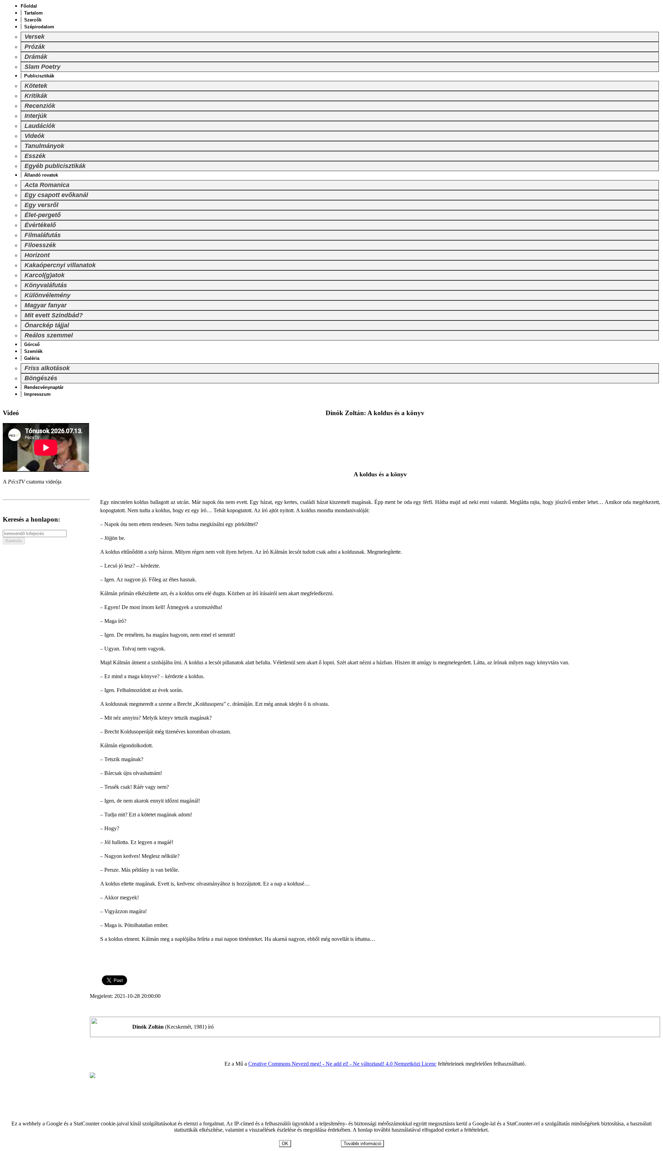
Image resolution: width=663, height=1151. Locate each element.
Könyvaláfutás (46, 285)
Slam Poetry (42, 66)
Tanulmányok (44, 145)
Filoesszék (40, 245)
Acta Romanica (47, 184)
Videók (35, 135)
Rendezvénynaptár (44, 387)
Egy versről (41, 205)
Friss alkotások (47, 368)
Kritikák (36, 95)
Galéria (31, 358)
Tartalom (33, 13)
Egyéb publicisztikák (55, 165)
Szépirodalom (39, 26)
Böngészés (41, 378)
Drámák (36, 56)
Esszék (35, 155)
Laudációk (40, 125)
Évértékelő (40, 225)
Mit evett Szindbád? (54, 315)
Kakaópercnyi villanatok (60, 265)
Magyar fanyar (46, 305)
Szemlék (33, 351)
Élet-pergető (43, 215)
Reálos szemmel (49, 335)
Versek (35, 36)
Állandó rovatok (41, 175)
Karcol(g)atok (45, 275)
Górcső (32, 344)
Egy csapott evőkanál (56, 194)
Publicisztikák (39, 75)
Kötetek (36, 85)
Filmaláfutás (43, 235)
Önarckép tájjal (47, 325)
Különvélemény (47, 295)
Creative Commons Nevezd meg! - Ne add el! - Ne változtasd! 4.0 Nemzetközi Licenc (342, 1064)
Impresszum (37, 394)
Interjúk (36, 115)
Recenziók (40, 105)
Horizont (37, 255)
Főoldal (29, 6)
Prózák (35, 46)
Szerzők (32, 19)
